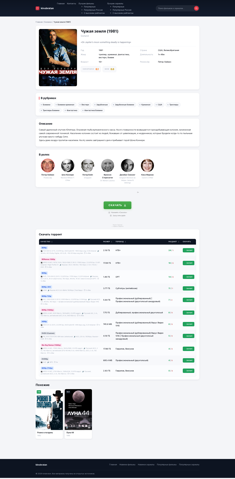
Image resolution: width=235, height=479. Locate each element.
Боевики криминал (66, 105)
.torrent (189, 250)
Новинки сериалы (146, 464)
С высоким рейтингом (94, 13)
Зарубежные (102, 105)
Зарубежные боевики (124, 105)
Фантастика (72, 110)
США (160, 105)
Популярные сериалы (189, 464)
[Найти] (196, 8)
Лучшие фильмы (86, 3)
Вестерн (85, 105)
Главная (61, 3)
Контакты (71, 3)
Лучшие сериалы (115, 3)
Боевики (48, 22)
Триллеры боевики (51, 110)
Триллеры (173, 105)
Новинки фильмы (127, 464)
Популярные (89, 6)
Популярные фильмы (167, 464)
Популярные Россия (93, 10)
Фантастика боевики (93, 110)
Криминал (145, 105)
